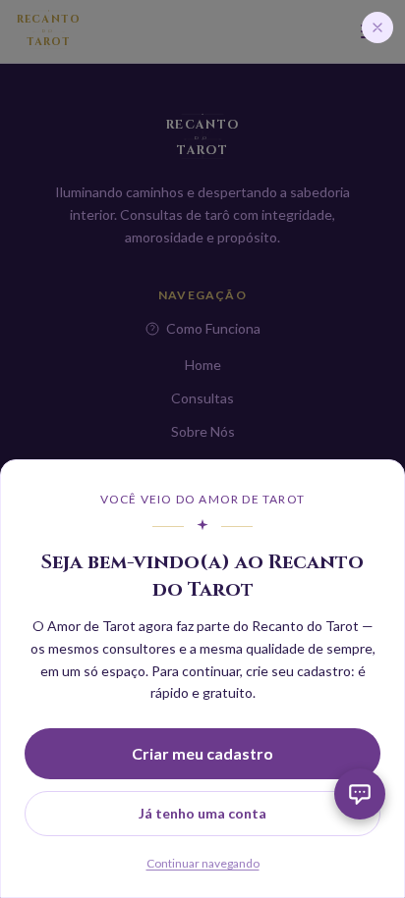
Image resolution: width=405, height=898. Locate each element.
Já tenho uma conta (202, 813)
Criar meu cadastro (202, 753)
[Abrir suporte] (359, 793)
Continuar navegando (203, 863)
